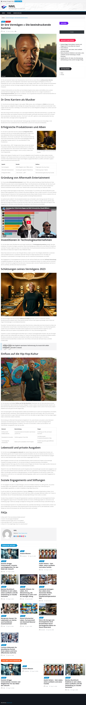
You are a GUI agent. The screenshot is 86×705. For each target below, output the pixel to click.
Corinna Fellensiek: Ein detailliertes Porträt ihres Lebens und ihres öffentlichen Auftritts (9, 650)
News (3, 13)
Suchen (63, 23)
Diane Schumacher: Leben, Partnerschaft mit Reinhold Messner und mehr (27, 621)
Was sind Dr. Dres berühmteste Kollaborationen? (13, 517)
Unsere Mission (17, 13)
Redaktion (24, 556)
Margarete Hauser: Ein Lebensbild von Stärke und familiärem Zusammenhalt (9, 621)
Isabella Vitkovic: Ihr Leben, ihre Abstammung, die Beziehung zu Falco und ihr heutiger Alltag (28, 592)
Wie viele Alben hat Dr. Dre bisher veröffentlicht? (13, 522)
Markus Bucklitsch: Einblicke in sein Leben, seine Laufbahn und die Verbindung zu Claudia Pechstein (9, 592)
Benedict (43, 629)
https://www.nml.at (22, 533)
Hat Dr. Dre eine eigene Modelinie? (10, 519)
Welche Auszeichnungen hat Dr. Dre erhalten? (13, 520)
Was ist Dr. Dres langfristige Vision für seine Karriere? (15, 524)
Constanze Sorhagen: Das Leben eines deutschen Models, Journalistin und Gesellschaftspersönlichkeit (47, 593)
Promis (9, 13)
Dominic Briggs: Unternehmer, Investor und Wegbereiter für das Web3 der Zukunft (9, 566)
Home (3, 17)
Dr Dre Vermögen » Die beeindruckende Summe (17, 17)
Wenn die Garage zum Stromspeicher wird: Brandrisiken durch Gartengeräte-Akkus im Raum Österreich (47, 623)
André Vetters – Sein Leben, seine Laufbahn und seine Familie (47, 565)
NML (12, 6)
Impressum (9, 702)
